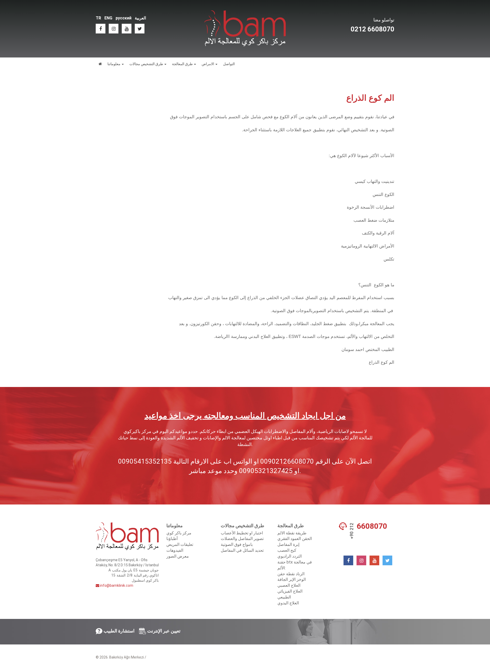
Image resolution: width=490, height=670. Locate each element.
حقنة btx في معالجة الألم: (294, 565)
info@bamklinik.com (116, 585)
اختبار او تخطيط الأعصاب (242, 533)
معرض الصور (177, 556)
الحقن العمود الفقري (294, 538)
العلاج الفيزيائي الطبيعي (289, 594)
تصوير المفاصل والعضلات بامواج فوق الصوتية (242, 541)
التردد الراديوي (289, 556)
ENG (108, 18)
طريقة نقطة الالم (292, 533)
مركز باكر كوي (178, 533)
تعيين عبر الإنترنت (163, 630)
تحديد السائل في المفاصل (242, 550)
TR (98, 18)
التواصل (229, 64)
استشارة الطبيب (119, 630)
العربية (140, 18)
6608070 (372, 526)
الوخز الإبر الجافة (291, 579)
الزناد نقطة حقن (290, 573)
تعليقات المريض (179, 544)
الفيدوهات (174, 550)
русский (123, 18)
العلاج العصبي (288, 585)
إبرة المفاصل (288, 544)
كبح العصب (286, 550)
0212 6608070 (372, 29)
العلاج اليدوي (288, 603)
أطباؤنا (172, 538)
